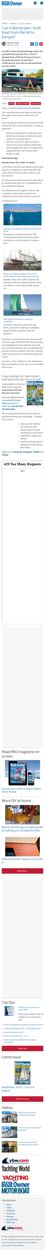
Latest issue (11, 1057)
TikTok (36, 452)
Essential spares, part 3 (14, 1032)
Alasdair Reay (13, 43)
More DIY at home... (18, 800)
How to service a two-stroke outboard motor (28, 1143)
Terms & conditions (30, 1242)
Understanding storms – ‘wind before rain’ (23, 1028)
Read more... (22, 871)
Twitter (5, 455)
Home (4, 23)
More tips (22, 1048)
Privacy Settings (18, 1245)
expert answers (22, 103)
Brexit (11, 103)
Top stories (35, 103)
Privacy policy (6, 1245)
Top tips (8, 1002)
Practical (12, 23)
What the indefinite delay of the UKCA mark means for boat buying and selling (21, 275)
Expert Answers (25, 23)
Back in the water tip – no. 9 (16, 1036)
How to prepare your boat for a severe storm (23, 1024)
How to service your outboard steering (27, 1113)
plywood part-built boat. (29, 108)
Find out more (22, 1099)
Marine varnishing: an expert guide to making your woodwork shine (22, 829)
